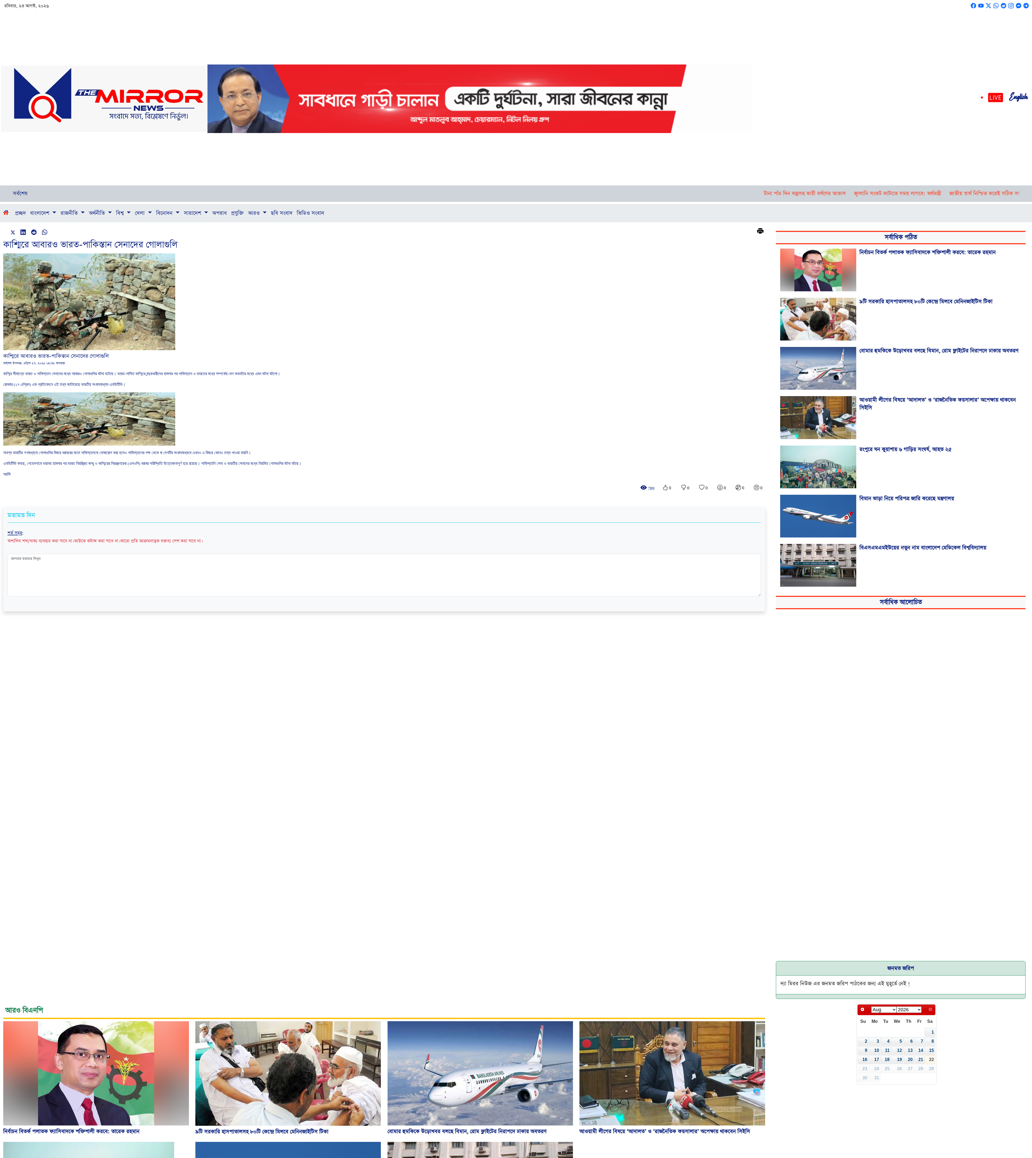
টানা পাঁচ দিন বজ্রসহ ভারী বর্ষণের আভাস (679, 193)
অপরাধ (219, 213)
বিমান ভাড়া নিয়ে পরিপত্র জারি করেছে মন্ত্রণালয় (906, 498)
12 (899, 1050)
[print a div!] (760, 232)
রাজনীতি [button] (69, 213)
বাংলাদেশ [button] (40, 213)
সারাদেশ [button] (193, 213)
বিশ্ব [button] (120, 213)
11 (887, 1050)
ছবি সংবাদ (281, 213)
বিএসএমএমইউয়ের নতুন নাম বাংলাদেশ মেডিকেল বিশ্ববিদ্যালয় (922, 547)
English (1018, 98)
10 (876, 1050)
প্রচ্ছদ (20, 213)
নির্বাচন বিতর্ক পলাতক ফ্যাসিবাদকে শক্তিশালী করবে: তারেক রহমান (927, 252)
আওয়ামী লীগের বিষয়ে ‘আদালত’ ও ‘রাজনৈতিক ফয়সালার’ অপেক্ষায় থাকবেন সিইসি (937, 403)
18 (887, 1059)
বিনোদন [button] (165, 213)
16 (864, 1059)
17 (876, 1059)
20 (910, 1059)
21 (920, 1059)
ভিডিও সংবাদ (310, 213)
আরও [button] (254, 213)
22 (931, 1059)
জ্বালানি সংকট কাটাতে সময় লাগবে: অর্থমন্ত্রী (771, 193)
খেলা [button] (140, 213)
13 (910, 1050)
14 (920, 1050)
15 (931, 1050)
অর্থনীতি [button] (97, 213)
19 (899, 1059)
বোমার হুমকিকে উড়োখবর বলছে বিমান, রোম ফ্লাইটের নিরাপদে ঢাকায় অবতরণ (939, 350)
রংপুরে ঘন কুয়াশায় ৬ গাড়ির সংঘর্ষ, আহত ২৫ (905, 449)
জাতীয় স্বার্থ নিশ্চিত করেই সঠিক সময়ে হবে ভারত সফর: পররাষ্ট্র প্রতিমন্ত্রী (896, 193)
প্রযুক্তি (237, 213)
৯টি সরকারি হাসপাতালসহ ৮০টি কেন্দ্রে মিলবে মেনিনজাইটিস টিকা (925, 301)
